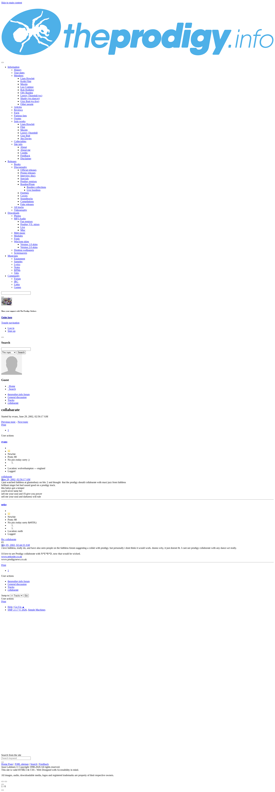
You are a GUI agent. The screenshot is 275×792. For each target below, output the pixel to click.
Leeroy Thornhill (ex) (31, 95)
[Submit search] (2, 762)
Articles (18, 107)
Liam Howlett (27, 78)
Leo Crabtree (27, 87)
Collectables (20, 141)
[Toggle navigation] (2, 62)
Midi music (19, 233)
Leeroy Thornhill (29, 132)
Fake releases (27, 204)
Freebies (24, 193)
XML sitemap (22, 764)
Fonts (17, 238)
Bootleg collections (36, 187)
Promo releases (27, 172)
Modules (18, 235)
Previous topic (8, 422)
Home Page (7, 764)
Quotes (17, 118)
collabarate (6, 476)
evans (4, 441)
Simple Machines (36, 609)
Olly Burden (26, 92)
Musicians (13, 255)
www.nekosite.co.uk (11, 556)
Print (3, 424)
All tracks (19, 207)
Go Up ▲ (19, 607)
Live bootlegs (33, 190)
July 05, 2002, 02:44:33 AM (15, 545)
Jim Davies (26, 138)
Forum (17, 278)
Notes (17, 267)
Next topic (23, 422)
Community (14, 275)
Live (22, 227)
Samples (18, 261)
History (17, 70)
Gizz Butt (25, 135)
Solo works (19, 121)
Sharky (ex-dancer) (30, 98)
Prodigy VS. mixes (29, 224)
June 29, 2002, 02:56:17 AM (15, 479)
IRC (16, 281)
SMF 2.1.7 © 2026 (17, 609)
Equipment (19, 258)
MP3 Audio (20, 218)
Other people (26, 104)
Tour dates (19, 72)
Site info (18, 144)
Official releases (28, 170)
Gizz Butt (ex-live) (29, 101)
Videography (20, 210)
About (23, 147)
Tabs (16, 273)
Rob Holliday (27, 90)
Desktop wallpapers (24, 250)
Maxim (24, 84)
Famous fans (20, 115)
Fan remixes (26, 221)
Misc (22, 230)
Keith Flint (25, 81)
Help (10, 607)
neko (4, 504)
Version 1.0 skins (29, 244)
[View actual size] (2, 790)
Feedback (25, 155)
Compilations (27, 201)
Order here (6, 317)
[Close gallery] (2, 784)
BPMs (17, 270)
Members (18, 75)
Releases (12, 161)
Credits (24, 152)
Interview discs (27, 175)
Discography (20, 167)
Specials (24, 178)
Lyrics (17, 264)
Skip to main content (11, 2)
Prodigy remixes (28, 181)
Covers (24, 195)
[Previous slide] (2, 781)
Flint (22, 127)
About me (25, 150)
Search (33, 764)
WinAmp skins (21, 241)
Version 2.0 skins (29, 247)
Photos (17, 215)
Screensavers (20, 253)
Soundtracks (26, 198)
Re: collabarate (8, 539)
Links (17, 284)
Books (17, 164)
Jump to (5, 595)
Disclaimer (25, 158)
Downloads (13, 213)
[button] (10, 322)
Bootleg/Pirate (27, 184)
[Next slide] (5, 781)
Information (13, 67)
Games (17, 287)
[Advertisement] (96, 661)
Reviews (18, 110)
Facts (16, 112)
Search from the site (11, 755)
